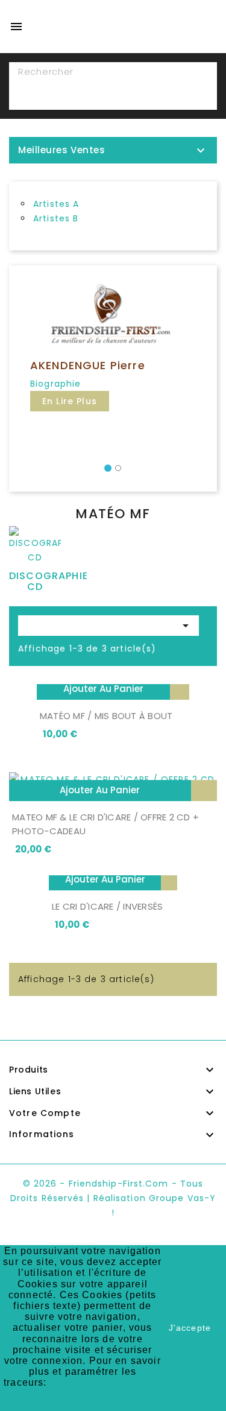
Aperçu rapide (179, 689)
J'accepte (190, 1328)
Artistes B (56, 218)
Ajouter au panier (103, 688)
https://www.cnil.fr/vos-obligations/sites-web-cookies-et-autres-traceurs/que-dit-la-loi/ (82, 1393)
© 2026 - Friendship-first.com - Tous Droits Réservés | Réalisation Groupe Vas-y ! (113, 1198)
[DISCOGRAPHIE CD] (35, 548)
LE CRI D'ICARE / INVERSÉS (107, 906)
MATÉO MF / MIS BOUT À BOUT (106, 715)
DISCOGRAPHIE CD (48, 581)
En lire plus (69, 401)
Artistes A (56, 204)
